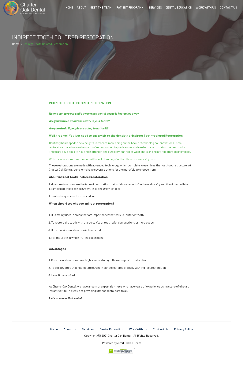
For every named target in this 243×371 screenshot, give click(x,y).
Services (88, 329)
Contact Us (160, 329)
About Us (70, 329)
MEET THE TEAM (100, 7)
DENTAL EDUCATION (179, 7)
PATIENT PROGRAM (129, 7)
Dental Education (111, 329)
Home (16, 44)
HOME (69, 7)
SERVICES (155, 7)
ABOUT (81, 7)
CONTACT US (228, 7)
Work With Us (138, 329)
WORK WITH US (206, 7)
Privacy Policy (183, 329)
